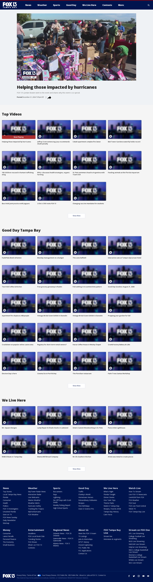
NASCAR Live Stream (137, 544)
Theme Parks (109, 503)
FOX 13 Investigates (10, 509)
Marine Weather (34, 500)
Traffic (80, 491)
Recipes (81, 503)
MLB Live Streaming (136, 541)
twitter (134, 576)
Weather (32, 488)
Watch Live (135, 488)
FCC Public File (84, 548)
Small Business (8, 545)
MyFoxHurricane (34, 512)
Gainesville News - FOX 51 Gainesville (63, 539)
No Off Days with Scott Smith (62, 501)
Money (6, 530)
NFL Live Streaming (136, 533)
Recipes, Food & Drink (112, 509)
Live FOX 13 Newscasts (138, 494)
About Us (83, 530)
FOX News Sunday (10, 517)
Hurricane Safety (34, 506)
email (148, 576)
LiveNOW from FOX (136, 497)
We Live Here (111, 488)
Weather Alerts (34, 503)
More (121, 5)
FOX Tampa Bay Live (137, 512)
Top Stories (7, 491)
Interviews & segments (112, 539)
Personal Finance (9, 539)
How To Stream (135, 491)
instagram (139, 576)
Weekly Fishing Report (61, 505)
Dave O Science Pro (86, 509)
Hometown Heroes (85, 497)
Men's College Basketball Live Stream (138, 551)
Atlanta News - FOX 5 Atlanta (61, 544)
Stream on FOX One (139, 530)
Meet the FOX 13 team (87, 533)
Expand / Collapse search (148, 5)
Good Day (83, 488)
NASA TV (132, 509)
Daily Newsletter (9, 520)
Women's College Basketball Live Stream (137, 556)
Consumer (7, 500)
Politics (5, 506)
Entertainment (36, 530)
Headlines (32, 533)
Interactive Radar (34, 494)
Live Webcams (33, 497)
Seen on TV (7, 514)
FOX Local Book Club (36, 536)
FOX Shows (32, 542)
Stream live (108, 536)
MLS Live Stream (135, 563)
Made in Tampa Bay (111, 506)
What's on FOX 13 (35, 545)
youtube (143, 576)
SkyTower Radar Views (37, 491)
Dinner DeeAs (109, 497)
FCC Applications (84, 550)
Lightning (56, 497)
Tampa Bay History (111, 512)
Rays (55, 494)
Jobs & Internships (85, 539)
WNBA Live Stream (136, 560)
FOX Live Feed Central (137, 506)
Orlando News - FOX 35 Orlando (62, 534)
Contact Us (82, 553)
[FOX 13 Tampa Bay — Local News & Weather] (11, 5)
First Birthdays (84, 506)
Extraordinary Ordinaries (87, 500)
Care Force (108, 514)
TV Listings (82, 536)
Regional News (61, 530)
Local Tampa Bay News (12, 494)
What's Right (108, 491)
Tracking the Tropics (36, 509)
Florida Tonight (109, 494)
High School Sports (60, 508)
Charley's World (84, 494)
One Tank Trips (109, 500)
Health (5, 503)
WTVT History (83, 542)
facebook (129, 576)
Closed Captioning (85, 545)
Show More (76, 216)
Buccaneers (57, 491)
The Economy (8, 542)
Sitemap (6, 523)
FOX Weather (33, 514)
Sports (56, 488)
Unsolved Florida (9, 512)
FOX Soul (132, 503)
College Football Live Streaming (137, 537)
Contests (31, 548)
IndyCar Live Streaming (138, 547)
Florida (5, 497)
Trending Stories (34, 539)
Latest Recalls (8, 536)
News (6, 488)
